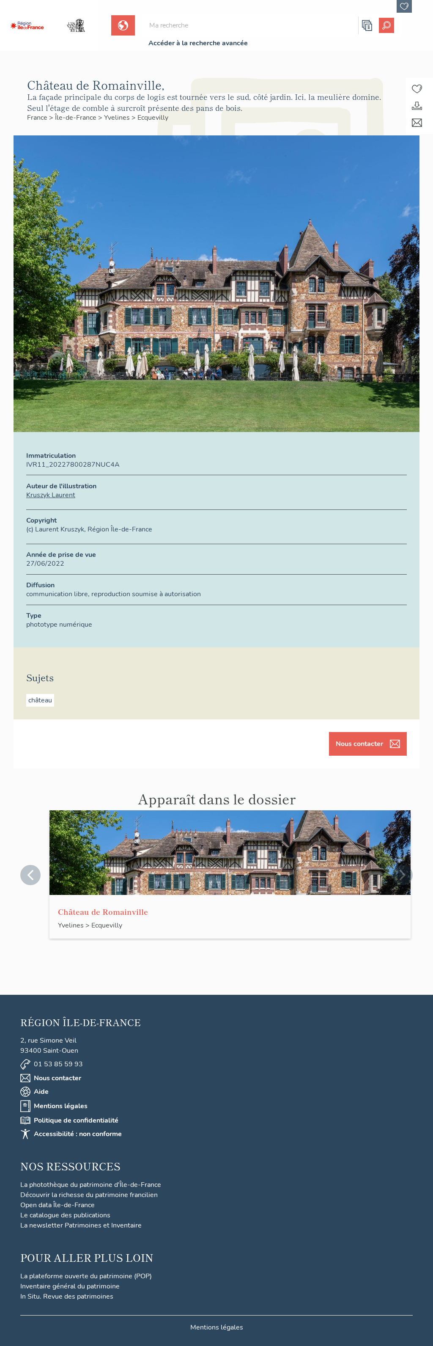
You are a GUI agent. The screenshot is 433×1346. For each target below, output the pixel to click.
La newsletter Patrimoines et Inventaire (81, 1225)
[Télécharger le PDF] (417, 106)
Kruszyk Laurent (50, 495)
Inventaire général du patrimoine (70, 1286)
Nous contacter (359, 744)
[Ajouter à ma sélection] (417, 89)
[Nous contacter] (417, 123)
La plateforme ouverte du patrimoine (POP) (86, 1276)
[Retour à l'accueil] (27, 25)
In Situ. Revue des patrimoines (66, 1296)
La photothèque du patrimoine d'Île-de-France (90, 1184)
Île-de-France (76, 117)
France (38, 117)
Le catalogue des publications (65, 1215)
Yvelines (118, 117)
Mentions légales (61, 1106)
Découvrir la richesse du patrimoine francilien (89, 1195)
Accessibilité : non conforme (78, 1134)
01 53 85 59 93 (58, 1064)
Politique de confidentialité (76, 1120)
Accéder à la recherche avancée (198, 43)
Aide (41, 1091)
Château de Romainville (103, 911)
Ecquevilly (152, 117)
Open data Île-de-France (57, 1205)
